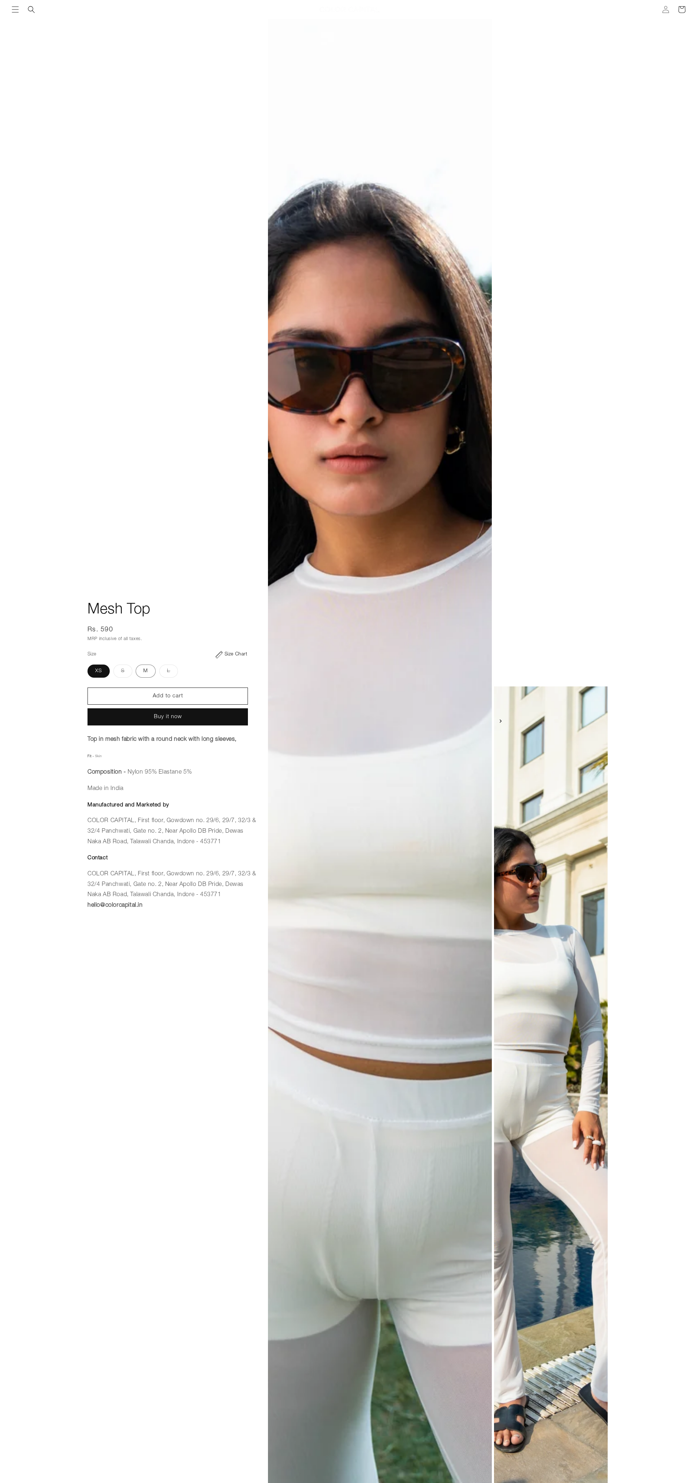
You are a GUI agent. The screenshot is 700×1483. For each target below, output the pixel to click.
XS (98, 671)
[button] (15, 9)
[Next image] (500, 721)
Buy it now (168, 717)
